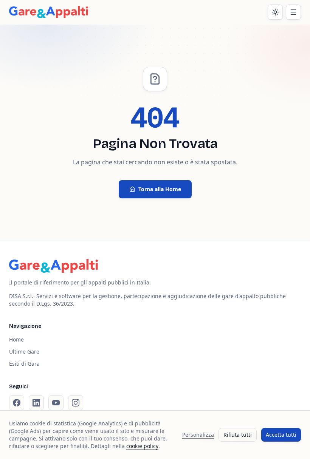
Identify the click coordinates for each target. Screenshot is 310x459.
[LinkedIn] (36, 402)
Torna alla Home (159, 189)
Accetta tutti (281, 434)
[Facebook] (16, 402)
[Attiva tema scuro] (275, 12)
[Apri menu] (293, 12)
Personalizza (198, 434)
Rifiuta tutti (237, 434)
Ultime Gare (24, 351)
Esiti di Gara (24, 363)
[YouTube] (56, 402)
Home (16, 339)
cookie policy (142, 446)
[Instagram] (75, 402)
